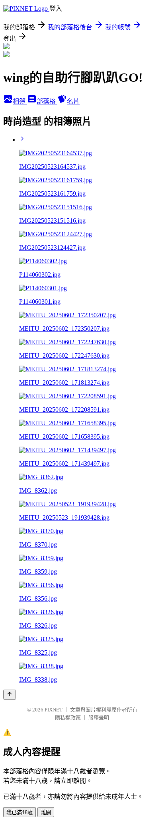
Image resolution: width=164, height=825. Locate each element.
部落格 (47, 101)
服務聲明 (98, 718)
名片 (73, 101)
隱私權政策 (68, 718)
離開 (46, 812)
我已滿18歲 (19, 812)
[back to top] (9, 695)
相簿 (20, 101)
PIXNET (53, 710)
